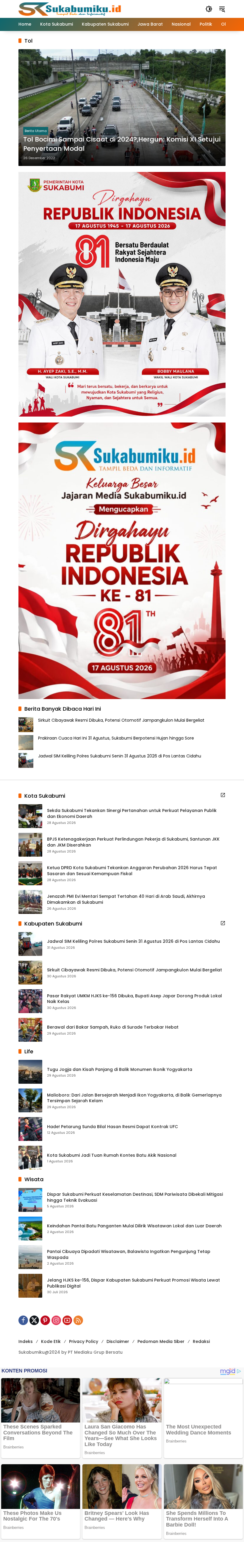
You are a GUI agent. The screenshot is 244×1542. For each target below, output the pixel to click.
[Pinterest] (45, 1320)
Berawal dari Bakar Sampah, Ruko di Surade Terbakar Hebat (113, 1027)
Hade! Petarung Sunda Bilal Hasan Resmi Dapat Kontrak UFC (112, 1127)
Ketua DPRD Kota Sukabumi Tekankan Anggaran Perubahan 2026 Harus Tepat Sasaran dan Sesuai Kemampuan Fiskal (132, 871)
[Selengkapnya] (223, 795)
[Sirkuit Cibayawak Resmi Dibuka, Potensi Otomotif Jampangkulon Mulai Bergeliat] (30, 972)
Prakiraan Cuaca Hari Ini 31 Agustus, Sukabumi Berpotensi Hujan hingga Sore (116, 738)
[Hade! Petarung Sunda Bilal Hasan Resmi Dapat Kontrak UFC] (30, 1129)
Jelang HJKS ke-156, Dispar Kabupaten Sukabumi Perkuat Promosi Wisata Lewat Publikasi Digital (133, 1283)
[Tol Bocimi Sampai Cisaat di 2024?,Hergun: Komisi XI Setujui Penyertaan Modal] (122, 107)
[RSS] (78, 1320)
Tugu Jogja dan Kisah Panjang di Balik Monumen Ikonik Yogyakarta (119, 1069)
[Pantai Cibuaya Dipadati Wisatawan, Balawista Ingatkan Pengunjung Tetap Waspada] (30, 1257)
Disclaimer (118, 1341)
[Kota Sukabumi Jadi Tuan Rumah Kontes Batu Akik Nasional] (30, 1158)
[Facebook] (23, 1320)
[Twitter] (34, 1320)
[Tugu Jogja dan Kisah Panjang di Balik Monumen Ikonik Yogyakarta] (30, 1072)
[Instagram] (56, 1320)
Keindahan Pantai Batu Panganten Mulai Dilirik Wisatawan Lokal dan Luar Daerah (134, 1226)
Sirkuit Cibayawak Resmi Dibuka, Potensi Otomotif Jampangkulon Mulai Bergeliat (121, 720)
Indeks (25, 1341)
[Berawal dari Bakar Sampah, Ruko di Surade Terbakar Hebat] (30, 1030)
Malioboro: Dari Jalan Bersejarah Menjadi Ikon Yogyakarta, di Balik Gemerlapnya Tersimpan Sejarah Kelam (134, 1098)
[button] (208, 9)
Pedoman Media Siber (160, 1341)
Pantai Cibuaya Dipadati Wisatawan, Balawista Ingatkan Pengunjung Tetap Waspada (128, 1254)
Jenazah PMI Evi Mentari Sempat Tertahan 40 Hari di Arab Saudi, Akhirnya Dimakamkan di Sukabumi (126, 899)
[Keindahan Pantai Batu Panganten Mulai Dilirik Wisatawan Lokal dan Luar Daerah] (30, 1228)
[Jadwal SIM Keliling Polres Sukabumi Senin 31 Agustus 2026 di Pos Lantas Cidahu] (30, 944)
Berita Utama (36, 130)
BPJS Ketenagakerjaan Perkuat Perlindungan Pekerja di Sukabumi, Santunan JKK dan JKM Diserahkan (133, 842)
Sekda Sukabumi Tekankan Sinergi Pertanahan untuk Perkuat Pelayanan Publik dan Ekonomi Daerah (132, 813)
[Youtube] (67, 1320)
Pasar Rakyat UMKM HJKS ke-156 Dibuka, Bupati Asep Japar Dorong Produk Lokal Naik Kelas (134, 999)
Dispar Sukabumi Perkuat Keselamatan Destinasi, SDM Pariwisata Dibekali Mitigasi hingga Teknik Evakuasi (135, 1197)
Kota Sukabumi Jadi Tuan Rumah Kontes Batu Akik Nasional (111, 1155)
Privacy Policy (83, 1341)
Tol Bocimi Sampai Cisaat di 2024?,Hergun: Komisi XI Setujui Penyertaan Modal (121, 144)
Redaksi (201, 1341)
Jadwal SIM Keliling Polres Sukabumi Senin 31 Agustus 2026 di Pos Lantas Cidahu (119, 756)
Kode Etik (51, 1341)
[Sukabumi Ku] (70, 9)
